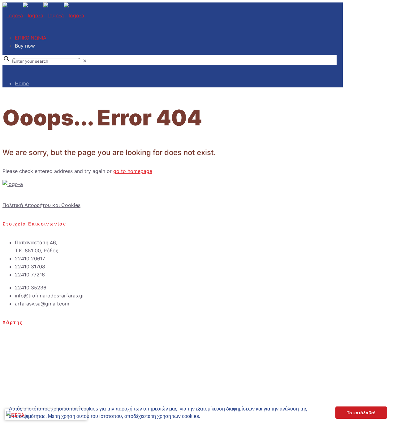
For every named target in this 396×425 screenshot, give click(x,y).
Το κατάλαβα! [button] (361, 412)
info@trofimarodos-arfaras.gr (49, 295)
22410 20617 (30, 258)
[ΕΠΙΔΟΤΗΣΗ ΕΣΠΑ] (15, 415)
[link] (85, 61)
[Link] (12, 184)
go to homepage (132, 171)
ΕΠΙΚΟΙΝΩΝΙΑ (30, 38)
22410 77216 (30, 274)
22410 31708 (30, 266)
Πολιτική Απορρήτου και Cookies (41, 205)
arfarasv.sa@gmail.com (42, 304)
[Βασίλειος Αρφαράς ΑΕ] (43, 15)
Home (22, 83)
